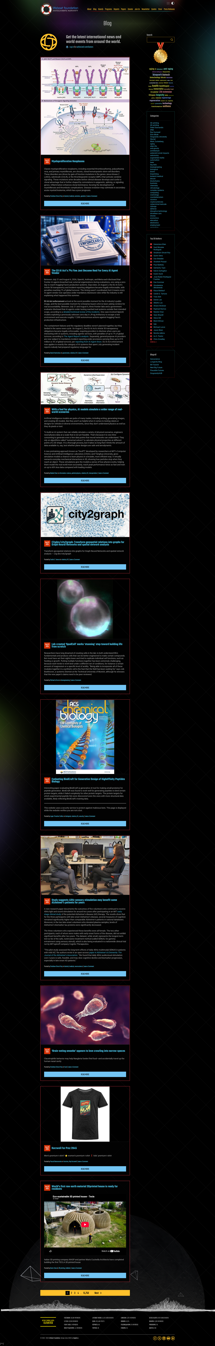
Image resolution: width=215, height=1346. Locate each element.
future (166, 83)
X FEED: (66, 1321)
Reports (116, 9)
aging (151, 69)
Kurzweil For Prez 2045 (64, 1148)
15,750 (86, 1293)
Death (171, 80)
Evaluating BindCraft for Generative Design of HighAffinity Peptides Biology (88, 780)
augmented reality (157, 158)
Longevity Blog (156, 362)
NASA (166, 95)
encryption (154, 227)
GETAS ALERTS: (153, 1318)
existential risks (153, 83)
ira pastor (154, 92)
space (152, 103)
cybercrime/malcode (158, 204)
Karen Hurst (158, 274)
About (89, 9)
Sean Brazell (158, 315)
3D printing (62, 1268)
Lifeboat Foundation (54, 1338)
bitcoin (163, 77)
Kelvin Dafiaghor (160, 271)
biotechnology (155, 77)
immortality (158, 89)
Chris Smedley (159, 339)
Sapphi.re (75, 1338)
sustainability (158, 104)
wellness (167, 106)
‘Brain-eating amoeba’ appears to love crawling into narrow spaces (88, 1051)
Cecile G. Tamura (55, 559)
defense (153, 209)
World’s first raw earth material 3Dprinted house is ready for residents (85, 1187)
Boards (100, 9)
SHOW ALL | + (153, 342)
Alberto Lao (158, 303)
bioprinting (154, 174)
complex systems (157, 190)
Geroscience (155, 359)
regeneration (154, 100)
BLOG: (94, 1321)
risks (166, 101)
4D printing (154, 125)
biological (68, 816)
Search (171, 39)
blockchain (169, 78)
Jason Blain (158, 330)
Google (150, 86)
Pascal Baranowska (56, 1161)
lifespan (152, 95)
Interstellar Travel (169, 89)
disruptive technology (158, 211)
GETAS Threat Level (48, 1322)
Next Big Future (156, 367)
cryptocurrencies (156, 202)
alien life (153, 146)
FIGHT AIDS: (67, 1324)
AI (155, 69)
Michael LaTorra (54, 680)
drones (153, 216)
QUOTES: (151, 1328)
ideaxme (151, 89)
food (65, 1067)
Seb (155, 324)
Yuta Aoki (157, 297)
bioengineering (65, 680)
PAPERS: (94, 1328)
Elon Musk (154, 134)
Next (97, 1293)
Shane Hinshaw (160, 306)
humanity (172, 86)
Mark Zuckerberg (156, 141)
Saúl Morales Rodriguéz (159, 248)
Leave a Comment (92, 196)
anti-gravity (154, 148)
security (81, 816)
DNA (152, 130)
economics (154, 218)
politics (153, 98)
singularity (170, 101)
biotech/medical (69, 196)
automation (154, 160)
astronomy (154, 155)
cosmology (154, 195)
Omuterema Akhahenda (158, 286)
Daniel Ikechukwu (55, 353)
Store (160, 9)
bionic (152, 172)
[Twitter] (159, 1338)
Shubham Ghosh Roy (56, 196)
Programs (108, 9)
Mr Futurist (154, 365)
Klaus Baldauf (159, 291)
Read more (85, 204)
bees (152, 162)
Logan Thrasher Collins (56, 816)
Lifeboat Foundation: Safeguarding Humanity (59, 9)
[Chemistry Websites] (161, 53)
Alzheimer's (160, 69)
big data (153, 165)
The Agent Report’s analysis (76, 336)
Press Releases (169, 9)
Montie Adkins (159, 333)
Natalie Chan (53, 473)
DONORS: (123, 1321)
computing (154, 193)
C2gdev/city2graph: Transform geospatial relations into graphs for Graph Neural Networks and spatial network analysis (88, 543)
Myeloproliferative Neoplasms (68, 161)
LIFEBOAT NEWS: (97, 1318)
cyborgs (153, 206)
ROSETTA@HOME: (69, 1328)
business (153, 183)
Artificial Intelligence (157, 72)
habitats (68, 1268)
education (154, 220)
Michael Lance (159, 327)
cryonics (153, 199)
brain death (152, 80)
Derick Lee (158, 300)
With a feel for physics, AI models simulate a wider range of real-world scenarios (87, 410)
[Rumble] (173, 1338)
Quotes (153, 9)
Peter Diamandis (156, 127)
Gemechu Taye (159, 268)
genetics (83, 196)
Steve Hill (157, 318)
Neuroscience (171, 95)
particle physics (76, 473)
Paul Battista (159, 265)
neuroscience (79, 966)
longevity (160, 95)
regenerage (166, 98)
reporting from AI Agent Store (88, 342)
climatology (154, 188)
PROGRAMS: (152, 1324)
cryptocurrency (163, 80)
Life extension (165, 92)
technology (167, 103)
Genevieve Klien (160, 244)
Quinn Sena (53, 1268)
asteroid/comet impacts (159, 153)
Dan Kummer (159, 282)
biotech (166, 74)
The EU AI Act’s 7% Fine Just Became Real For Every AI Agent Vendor (85, 271)
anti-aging (168, 69)
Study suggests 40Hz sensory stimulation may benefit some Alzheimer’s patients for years (84, 901)
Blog (94, 9)
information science (65, 473)
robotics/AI (73, 353)
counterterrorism (156, 197)
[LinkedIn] (164, 1338)
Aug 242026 (47, 161)
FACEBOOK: (67, 1318)
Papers (123, 9)
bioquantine (166, 72)
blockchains (155, 181)
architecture (154, 151)
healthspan (164, 86)
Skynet (153, 139)
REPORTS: (95, 1324)
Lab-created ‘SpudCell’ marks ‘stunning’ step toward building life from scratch (87, 645)
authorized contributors (84, 47)
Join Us (137, 9)
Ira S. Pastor (158, 336)
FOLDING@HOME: (126, 1324)
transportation (93, 473)
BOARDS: (151, 1321)
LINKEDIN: (123, 1318)
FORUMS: (123, 1328)
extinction (161, 83)
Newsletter (146, 9)
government (66, 353)
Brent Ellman (159, 321)
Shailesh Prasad (160, 262)
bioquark (157, 74)
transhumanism (156, 106)
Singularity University (158, 137)
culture (168, 80)
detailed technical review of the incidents (81, 312)
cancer (157, 80)
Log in (71, 47)
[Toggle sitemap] (168, 3)
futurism (65, 1161)
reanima (158, 98)
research (163, 101)
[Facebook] (155, 1338)
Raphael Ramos (160, 309)
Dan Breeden (159, 259)
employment (155, 225)
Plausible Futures (157, 370)
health (155, 86)
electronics (154, 223)
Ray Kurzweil (73, 1161)
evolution (77, 196)
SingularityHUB (156, 373)
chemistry (154, 186)
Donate (130, 9)
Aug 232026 (47, 780)
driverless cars (155, 213)
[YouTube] (168, 1338)
